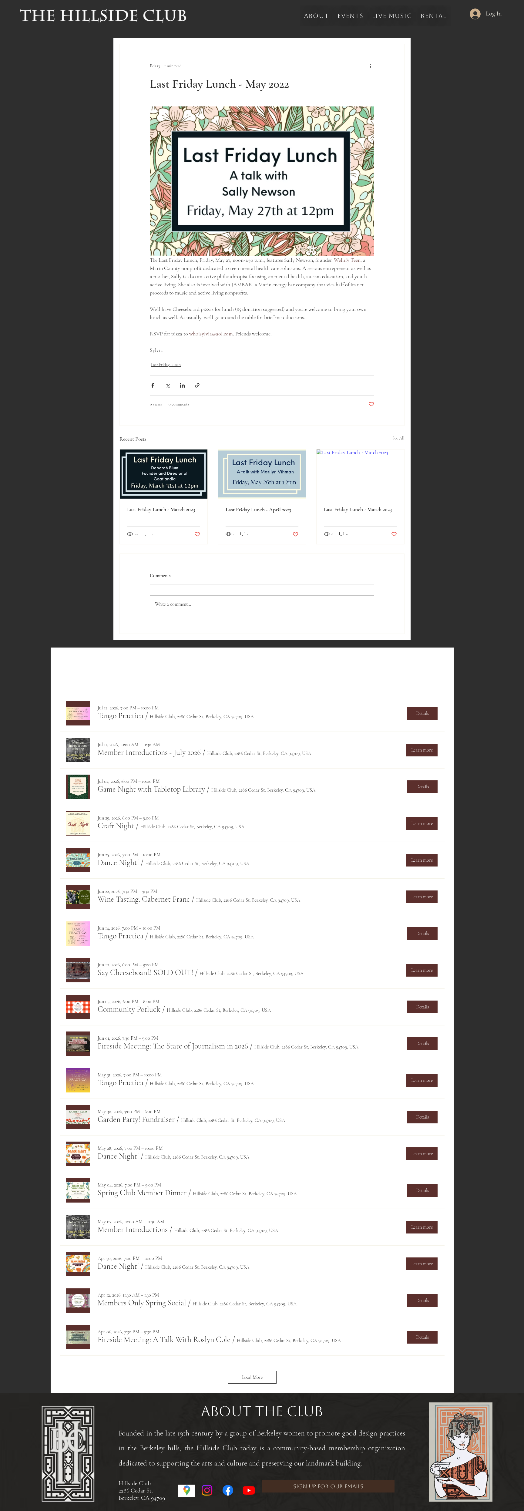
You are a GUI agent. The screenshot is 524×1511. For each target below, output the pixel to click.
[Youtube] (249, 1490)
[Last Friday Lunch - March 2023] (163, 474)
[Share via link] (197, 385)
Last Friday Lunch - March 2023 (161, 509)
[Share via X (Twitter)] (167, 385)
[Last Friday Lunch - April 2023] (262, 474)
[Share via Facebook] (153, 385)
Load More (252, 1377)
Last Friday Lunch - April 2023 (258, 509)
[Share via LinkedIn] (182, 385)
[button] (120, 715)
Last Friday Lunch (166, 364)
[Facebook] (228, 1490)
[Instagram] (207, 1490)
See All (398, 438)
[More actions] (370, 66)
